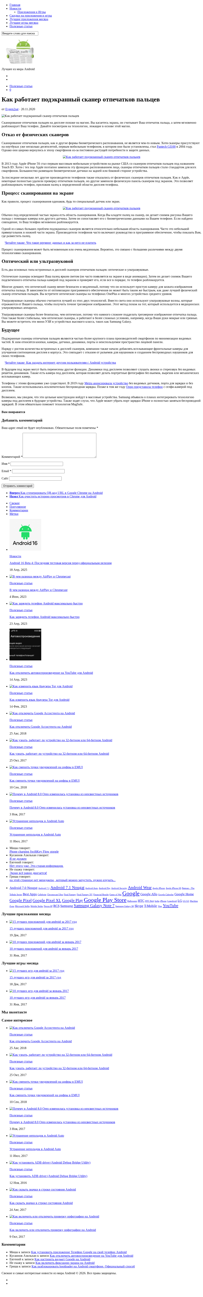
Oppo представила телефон (144, 386)
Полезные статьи (21, 26)
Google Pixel (21, 900)
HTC (141, 901)
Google (131, 893)
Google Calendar (166, 894)
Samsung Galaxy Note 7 (94, 905)
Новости (15, 8)
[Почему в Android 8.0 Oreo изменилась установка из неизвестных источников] (64, 794)
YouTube (170, 905)
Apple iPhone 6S (173, 888)
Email (6, 471)
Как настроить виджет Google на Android (62, 1259)
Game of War (115, 894)
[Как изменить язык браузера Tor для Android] (41, 686)
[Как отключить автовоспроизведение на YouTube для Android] (25, 659)
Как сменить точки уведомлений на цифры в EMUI (44, 780)
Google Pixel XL (47, 900)
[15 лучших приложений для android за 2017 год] (43, 921)
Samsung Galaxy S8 (124, 906)
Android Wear (140, 887)
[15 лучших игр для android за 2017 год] (37, 970)
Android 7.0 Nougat (23, 888)
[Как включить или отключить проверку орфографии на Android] (54, 1216)
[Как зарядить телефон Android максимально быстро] (46, 603)
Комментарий (12, 456)
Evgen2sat (11, 109)
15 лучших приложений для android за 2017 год (42, 928)
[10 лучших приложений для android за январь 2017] (45, 942)
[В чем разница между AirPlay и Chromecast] (40, 576)
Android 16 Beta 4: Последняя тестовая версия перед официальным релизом (61, 563)
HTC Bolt (149, 901)
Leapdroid (172, 901)
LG (180, 901)
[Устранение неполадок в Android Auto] (37, 821)
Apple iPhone (158, 888)
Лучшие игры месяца (24, 22)
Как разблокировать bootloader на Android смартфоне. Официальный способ (83, 1266)
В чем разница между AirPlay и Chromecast (38, 590)
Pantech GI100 (166, 146)
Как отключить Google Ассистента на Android (41, 726)
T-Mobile (150, 906)
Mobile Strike (37, 906)
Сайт (5, 478)
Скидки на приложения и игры (31, 15)
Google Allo (148, 894)
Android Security (119, 888)
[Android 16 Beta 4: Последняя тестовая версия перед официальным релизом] (25, 549)
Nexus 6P (48, 906)
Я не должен (18, 858)
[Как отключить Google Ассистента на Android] (42, 713)
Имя (6, 463)
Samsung (66, 906)
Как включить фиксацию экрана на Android (65, 1262)
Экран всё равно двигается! (28, 873)
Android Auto (91, 888)
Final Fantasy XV (85, 894)
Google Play (72, 900)
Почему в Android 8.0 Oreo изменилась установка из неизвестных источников (62, 807)
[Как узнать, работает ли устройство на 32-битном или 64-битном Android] (61, 740)
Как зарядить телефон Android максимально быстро (44, 617)
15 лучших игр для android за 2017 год (35, 977)
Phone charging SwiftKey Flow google (34, 851)
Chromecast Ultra (55, 894)
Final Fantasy (70, 894)
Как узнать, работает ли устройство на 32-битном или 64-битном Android (59, 753)
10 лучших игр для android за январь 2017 (38, 997)
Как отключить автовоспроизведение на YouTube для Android (51, 672)
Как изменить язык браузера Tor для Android (39, 699)
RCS (56, 906)
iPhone (163, 901)
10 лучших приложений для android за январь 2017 (44, 948)
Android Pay (104, 888)
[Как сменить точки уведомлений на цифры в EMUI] (46, 767)
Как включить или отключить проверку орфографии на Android (53, 1230)
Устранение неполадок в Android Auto (35, 834)
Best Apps (30, 894)
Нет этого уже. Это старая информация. (36, 866)
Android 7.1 (44, 888)
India (157, 901)
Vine (160, 906)
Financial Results (101, 894)
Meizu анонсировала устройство (106, 383)
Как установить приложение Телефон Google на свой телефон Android (79, 1252)
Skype (139, 906)
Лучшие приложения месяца (29, 19)
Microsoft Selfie (22, 906)
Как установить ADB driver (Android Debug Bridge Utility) (48, 1176)
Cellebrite (42, 894)
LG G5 (186, 901)
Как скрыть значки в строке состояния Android (41, 1203)
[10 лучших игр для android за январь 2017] (39, 991)
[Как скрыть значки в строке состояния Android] (43, 1189)
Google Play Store (105, 900)
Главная (15, 5)
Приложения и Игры (31, 12)
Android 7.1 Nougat (67, 887)
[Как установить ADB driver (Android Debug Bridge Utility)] (50, 1162)
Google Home (184, 894)
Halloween (132, 901)
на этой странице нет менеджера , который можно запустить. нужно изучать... (63, 880)
